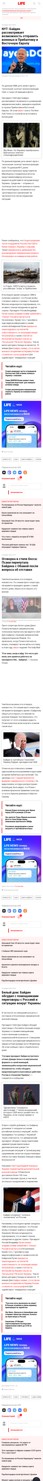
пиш (15, 647)
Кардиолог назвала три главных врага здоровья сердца (18, 530)
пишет (21, 110)
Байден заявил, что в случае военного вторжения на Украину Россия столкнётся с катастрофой (21, 351)
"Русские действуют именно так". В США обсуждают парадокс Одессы (18, 545)
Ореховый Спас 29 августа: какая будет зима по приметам (21, 522)
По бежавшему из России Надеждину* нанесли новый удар (21, 506)
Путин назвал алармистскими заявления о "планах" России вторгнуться (19, 1279)
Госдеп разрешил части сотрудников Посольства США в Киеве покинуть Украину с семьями (21, 243)
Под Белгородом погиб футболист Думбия (19, 980)
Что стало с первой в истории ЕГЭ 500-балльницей (18, 537)
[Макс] (9, 472)
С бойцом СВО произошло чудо (15, 951)
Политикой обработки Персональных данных (16, 10)
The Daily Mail (12, 621)
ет (18, 647)
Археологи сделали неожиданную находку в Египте (20, 965)
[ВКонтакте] (20, 472)
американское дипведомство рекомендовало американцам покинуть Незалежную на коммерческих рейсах (20, 252)
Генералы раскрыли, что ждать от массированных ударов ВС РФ (16, 1477)
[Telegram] (14, 472)
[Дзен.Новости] (4, 472)
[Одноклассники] (25, 472)
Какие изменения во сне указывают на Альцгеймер (18, 514)
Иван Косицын (8, 451)
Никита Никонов (9, 1423)
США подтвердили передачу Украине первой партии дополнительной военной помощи (20, 1202)
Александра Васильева (11, 890)
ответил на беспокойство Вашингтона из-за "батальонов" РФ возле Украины (17, 338)
